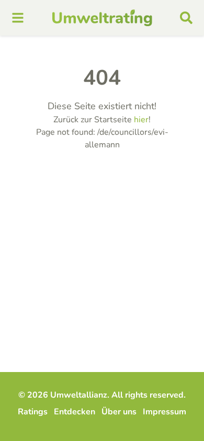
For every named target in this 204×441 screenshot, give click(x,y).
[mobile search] (186, 17)
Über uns (119, 411)
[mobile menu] (17, 17)
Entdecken (74, 411)
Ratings (33, 411)
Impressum (164, 411)
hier (141, 119)
